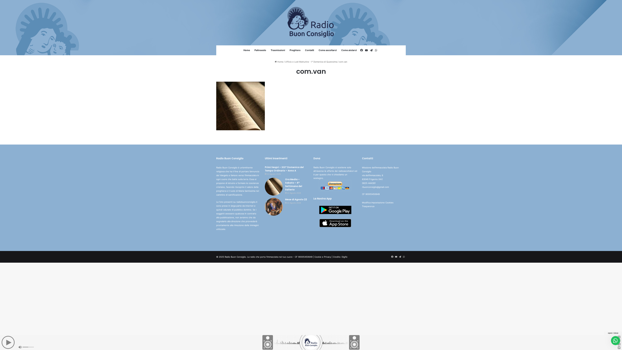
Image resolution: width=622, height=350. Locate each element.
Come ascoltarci (328, 50)
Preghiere (295, 50)
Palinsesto (260, 50)
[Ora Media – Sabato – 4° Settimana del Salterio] (274, 187)
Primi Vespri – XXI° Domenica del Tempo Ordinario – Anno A (284, 169)
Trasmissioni (278, 50)
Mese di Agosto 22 (296, 199)
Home (246, 50)
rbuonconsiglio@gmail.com (375, 187)
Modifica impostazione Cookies (377, 202)
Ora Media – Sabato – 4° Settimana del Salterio (293, 184)
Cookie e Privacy (322, 257)
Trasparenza (368, 206)
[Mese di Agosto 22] (274, 207)
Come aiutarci (349, 50)
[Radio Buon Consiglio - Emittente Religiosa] (311, 22)
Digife (344, 257)
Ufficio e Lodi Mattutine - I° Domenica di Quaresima (311, 61)
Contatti (309, 50)
